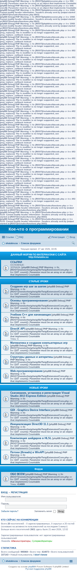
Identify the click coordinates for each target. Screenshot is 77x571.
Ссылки (10, 237)
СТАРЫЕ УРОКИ (38, 281)
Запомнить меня (43, 511)
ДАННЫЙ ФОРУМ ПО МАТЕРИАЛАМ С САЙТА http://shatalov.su (38, 256)
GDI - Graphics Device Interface (30, 410)
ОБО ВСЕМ (17, 474)
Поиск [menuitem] (73, 243)
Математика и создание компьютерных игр (39, 342)
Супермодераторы (42, 541)
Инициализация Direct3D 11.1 (29, 424)
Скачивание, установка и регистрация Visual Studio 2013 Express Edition (40, 394)
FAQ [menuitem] (21, 237)
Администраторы (21, 541)
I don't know (40, 554)
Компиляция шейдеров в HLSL (31, 438)
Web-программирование (26, 370)
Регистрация (19, 492)
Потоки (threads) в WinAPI (27, 452)
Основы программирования (29, 300)
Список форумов (31, 243)
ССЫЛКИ (16, 262)
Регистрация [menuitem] (58, 237)
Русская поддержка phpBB (38, 569)
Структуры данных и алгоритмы (31, 356)
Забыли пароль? (9, 511)
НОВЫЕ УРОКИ (38, 387)
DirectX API (17, 328)
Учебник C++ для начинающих (30, 314)
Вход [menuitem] (72, 237)
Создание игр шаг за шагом (28, 286)
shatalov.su (12, 243)
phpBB (31, 566)
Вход (4, 492)
